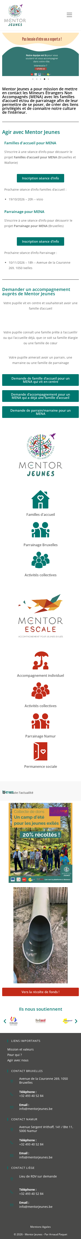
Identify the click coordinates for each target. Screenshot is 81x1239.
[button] (32, 79)
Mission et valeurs (20, 1049)
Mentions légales (40, 1227)
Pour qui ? (14, 1055)
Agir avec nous (18, 1060)
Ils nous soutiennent (40, 1009)
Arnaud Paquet (58, 1234)
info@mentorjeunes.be (35, 1109)
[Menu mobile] (72, 16)
